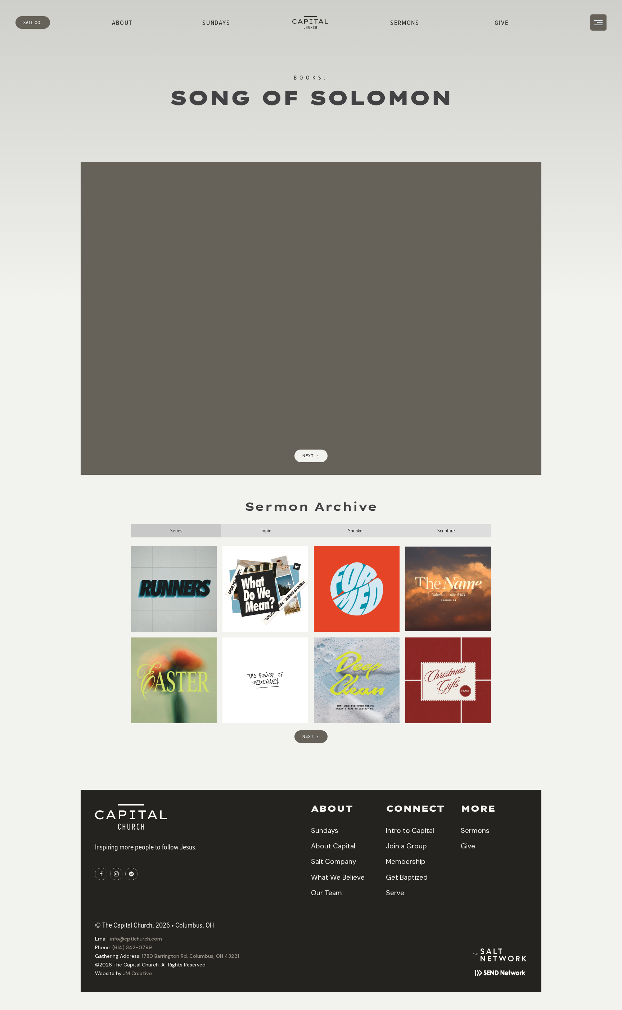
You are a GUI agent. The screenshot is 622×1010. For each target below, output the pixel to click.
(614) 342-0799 (132, 947)
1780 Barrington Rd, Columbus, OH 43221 (190, 956)
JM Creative (137, 973)
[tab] (176, 530)
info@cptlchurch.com (136, 938)
